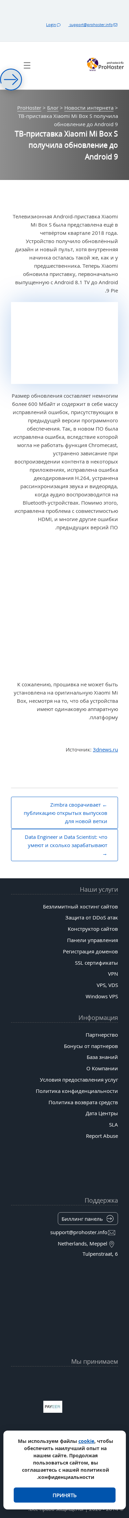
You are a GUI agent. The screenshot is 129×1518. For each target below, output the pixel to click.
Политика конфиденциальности (77, 1090)
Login (51, 24)
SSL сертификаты (96, 962)
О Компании (102, 1068)
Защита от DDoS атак (91, 917)
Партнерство (102, 1034)
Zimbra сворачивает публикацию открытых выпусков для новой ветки (65, 812)
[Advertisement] (64, 606)
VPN (113, 973)
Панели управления (92, 940)
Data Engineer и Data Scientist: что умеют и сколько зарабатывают (66, 840)
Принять (65, 1495)
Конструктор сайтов (93, 928)
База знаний (102, 1056)
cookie (86, 1441)
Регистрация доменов (90, 951)
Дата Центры (102, 1113)
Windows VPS (102, 996)
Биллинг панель (82, 1218)
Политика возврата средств (83, 1102)
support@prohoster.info (90, 24)
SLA (113, 1124)
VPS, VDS (107, 984)
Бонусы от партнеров (91, 1046)
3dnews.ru (105, 749)
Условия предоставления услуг (79, 1079)
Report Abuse (102, 1135)
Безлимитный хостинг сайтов (80, 906)
